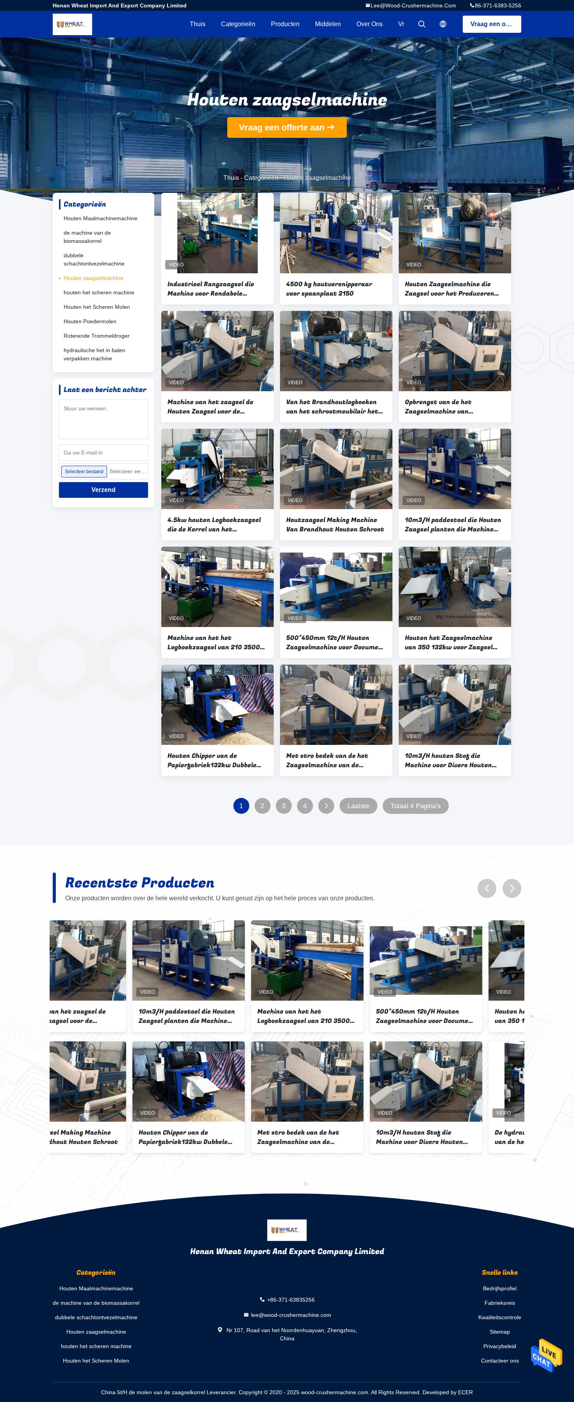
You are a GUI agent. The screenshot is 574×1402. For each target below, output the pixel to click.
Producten (285, 24)
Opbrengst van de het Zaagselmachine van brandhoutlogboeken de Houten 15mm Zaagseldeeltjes (453, 406)
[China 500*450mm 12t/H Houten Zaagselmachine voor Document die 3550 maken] (336, 587)
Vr (401, 24)
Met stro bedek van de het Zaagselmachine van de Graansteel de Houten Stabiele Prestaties (333, 760)
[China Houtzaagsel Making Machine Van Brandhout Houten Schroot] (336, 469)
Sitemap (500, 1332)
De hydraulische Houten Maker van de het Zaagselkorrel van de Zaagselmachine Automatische (465, 1137)
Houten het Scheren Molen (97, 307)
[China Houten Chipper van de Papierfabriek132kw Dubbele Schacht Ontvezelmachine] (217, 704)
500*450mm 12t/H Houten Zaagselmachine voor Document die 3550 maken (336, 642)
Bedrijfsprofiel (500, 1288)
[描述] (443, 24)
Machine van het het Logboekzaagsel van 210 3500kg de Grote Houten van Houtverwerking (217, 642)
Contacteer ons (500, 1360)
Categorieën (238, 24)
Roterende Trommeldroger (97, 336)
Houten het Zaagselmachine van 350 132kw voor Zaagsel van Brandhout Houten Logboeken (449, 642)
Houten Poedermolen (90, 321)
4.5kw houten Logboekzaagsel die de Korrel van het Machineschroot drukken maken (214, 524)
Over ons (370, 24)
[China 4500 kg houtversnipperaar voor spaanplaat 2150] (336, 233)
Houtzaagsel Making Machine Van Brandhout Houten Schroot (335, 524)
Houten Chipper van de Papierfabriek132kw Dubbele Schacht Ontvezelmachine (212, 760)
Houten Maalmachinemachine (100, 218)
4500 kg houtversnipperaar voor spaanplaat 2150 (329, 289)
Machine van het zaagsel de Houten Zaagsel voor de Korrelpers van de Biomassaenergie (210, 406)
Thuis (197, 24)
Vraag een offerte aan (496, 24)
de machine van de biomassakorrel (87, 237)
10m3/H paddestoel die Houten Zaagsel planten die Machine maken (453, 524)
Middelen (328, 24)
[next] (512, 888)
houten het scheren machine (99, 292)
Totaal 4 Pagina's (415, 806)
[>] (326, 806)
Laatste (358, 806)
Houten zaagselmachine (93, 278)
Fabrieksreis (500, 1303)
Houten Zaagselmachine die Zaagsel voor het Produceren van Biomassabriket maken (449, 289)
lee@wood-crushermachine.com (413, 5)
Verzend (103, 489)
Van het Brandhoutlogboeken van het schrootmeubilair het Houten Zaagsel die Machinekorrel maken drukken (334, 406)
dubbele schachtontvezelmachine (94, 259)
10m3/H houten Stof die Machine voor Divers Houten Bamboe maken (448, 760)
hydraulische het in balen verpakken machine (94, 354)
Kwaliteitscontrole (499, 1317)
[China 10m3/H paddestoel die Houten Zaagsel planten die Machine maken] (455, 469)
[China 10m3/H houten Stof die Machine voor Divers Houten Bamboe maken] (455, 704)
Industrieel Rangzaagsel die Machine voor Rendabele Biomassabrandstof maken (211, 289)
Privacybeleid (499, 1346)
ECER (465, 1392)
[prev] (487, 888)
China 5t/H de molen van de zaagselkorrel (153, 1392)
